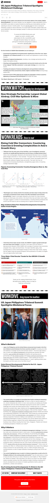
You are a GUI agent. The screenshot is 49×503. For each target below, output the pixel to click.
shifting (42, 433)
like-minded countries (18, 355)
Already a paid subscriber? (24, 486)
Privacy (25, 494)
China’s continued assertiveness (35, 355)
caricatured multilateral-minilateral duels (22, 411)
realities (5, 435)
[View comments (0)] (6, 17)
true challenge (7, 437)
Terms (28, 494)
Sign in (45, 2)
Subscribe (40, 2)
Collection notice (34, 494)
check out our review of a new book (25, 74)
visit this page (28, 25)
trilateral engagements (19, 352)
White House (15, 127)
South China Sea (7, 357)
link (16, 163)
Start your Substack (21, 497)
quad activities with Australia (16, 354)
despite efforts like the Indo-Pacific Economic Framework (22, 444)
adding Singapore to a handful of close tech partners (23, 435)
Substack (18, 500)
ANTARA (27, 127)
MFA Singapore (22, 127)
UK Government (32, 127)
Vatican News (25, 128)
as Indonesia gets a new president (25, 415)
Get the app (30, 497)
